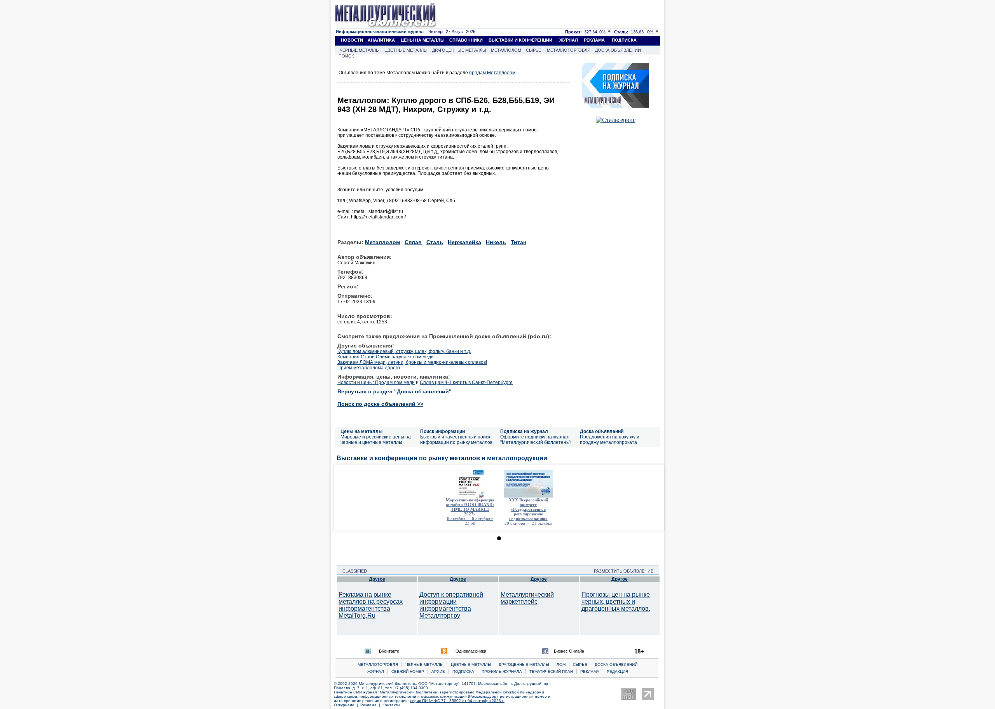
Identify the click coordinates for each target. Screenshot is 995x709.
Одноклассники (471, 651)
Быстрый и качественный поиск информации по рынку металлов (456, 439)
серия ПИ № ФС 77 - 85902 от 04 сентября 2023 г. (457, 701)
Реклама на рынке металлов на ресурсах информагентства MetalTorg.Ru (371, 605)
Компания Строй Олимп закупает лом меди (385, 357)
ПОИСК (346, 56)
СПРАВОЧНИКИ (466, 40)
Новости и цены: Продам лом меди (376, 382)
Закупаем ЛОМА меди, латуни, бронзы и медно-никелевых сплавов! (412, 362)
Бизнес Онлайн (569, 651)
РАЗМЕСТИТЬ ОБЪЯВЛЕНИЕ (626, 571)
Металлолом (382, 242)
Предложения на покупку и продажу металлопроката (609, 439)
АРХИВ (438, 671)
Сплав (413, 242)
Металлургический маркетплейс (527, 598)
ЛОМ (561, 664)
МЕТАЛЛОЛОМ (506, 50)
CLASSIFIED (352, 571)
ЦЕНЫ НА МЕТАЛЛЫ (423, 40)
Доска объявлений (601, 431)
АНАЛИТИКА (381, 40)
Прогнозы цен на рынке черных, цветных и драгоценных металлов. (615, 601)
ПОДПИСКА (624, 40)
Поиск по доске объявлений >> (380, 404)
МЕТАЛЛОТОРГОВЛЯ (568, 50)
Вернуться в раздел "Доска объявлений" (394, 391)
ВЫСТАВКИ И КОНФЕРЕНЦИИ (520, 40)
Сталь (434, 242)
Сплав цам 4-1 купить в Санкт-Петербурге (466, 382)
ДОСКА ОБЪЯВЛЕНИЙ (618, 50)
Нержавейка (464, 242)
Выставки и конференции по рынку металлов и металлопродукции (442, 458)
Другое (377, 579)
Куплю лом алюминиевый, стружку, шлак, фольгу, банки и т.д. (404, 351)
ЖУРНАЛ (568, 40)
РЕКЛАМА (594, 40)
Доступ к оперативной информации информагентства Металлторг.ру (451, 605)
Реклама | (371, 705)
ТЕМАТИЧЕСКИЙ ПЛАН (551, 671)
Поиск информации (442, 431)
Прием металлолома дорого (368, 367)
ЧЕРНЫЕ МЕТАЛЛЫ (360, 50)
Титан (518, 242)
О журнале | (347, 705)
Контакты (391, 705)
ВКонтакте (389, 651)
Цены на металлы (361, 431)
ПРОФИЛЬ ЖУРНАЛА (502, 671)
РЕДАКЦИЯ (617, 671)
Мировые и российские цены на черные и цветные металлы (375, 439)
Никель (496, 242)
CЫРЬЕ (580, 664)
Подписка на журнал (524, 431)
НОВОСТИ (352, 40)
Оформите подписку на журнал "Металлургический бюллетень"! (535, 439)
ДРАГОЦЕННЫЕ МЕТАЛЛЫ (459, 50)
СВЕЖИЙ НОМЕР (407, 671)
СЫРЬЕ (533, 50)
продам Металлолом (492, 72)
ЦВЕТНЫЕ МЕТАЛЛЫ (406, 50)
